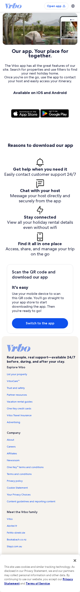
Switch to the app (40, 323)
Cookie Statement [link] (17, 487)
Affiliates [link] (12, 453)
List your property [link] (17, 374)
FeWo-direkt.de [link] (16, 532)
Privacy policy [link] (15, 481)
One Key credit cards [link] (19, 408)
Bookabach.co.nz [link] (16, 539)
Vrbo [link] (10, 519)
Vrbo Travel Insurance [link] (19, 415)
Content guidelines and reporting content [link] (31, 501)
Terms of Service (38, 583)
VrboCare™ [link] (13, 381)
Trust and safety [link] (16, 388)
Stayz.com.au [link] (14, 546)
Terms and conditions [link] (19, 474)
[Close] (75, 560)
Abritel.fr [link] (12, 526)
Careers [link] (11, 446)
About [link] (10, 439)
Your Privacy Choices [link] (19, 494)
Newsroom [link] (13, 460)
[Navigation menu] (72, 6)
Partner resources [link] (17, 395)
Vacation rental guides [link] (19, 401)
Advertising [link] (13, 422)
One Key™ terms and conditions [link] (25, 467)
